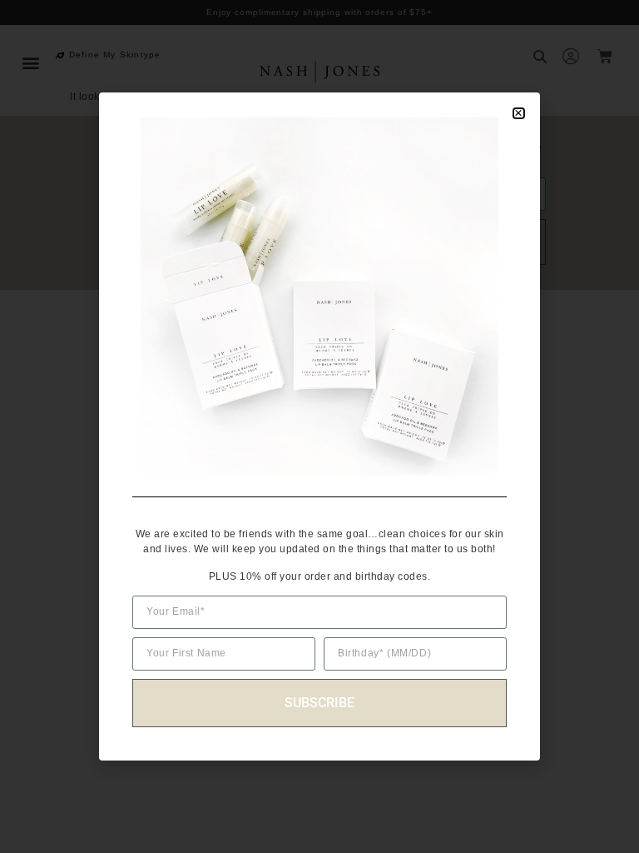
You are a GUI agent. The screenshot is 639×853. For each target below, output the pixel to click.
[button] (518, 113)
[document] (319, 426)
